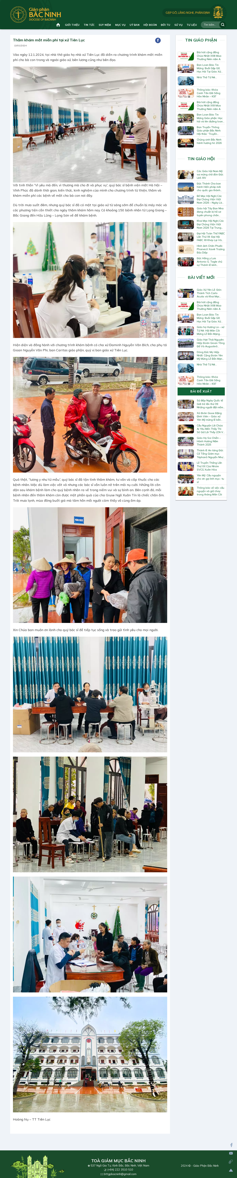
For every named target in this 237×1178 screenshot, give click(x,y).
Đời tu (165, 24)
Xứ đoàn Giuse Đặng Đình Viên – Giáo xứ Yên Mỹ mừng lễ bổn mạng (209, 416)
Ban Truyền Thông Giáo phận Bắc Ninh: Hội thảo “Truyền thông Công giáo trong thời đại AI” (209, 131)
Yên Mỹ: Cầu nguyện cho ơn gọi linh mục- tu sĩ (210, 479)
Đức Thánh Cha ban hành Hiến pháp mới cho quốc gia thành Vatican (209, 187)
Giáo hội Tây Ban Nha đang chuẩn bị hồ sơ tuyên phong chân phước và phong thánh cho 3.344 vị (210, 212)
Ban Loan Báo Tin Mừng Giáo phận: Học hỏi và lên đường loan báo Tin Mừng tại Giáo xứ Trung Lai (210, 118)
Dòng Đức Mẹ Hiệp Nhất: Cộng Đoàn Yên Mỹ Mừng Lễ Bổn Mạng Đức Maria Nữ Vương (210, 355)
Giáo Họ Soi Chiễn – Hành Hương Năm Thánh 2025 (209, 441)
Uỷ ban (134, 24)
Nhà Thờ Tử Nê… (207, 77)
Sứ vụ (178, 24)
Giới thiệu (72, 24)
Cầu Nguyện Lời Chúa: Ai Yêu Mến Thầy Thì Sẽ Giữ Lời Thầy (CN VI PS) (210, 429)
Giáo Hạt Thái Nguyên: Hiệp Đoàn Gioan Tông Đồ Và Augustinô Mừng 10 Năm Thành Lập (211, 343)
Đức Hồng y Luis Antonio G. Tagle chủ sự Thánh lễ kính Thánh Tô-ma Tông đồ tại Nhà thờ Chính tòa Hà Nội (210, 262)
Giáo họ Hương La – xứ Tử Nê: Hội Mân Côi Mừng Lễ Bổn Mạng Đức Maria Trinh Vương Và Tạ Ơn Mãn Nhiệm (210, 330)
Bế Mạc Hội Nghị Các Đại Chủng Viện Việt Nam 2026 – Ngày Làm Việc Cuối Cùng (210, 199)
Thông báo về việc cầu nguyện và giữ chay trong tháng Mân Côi (210, 491)
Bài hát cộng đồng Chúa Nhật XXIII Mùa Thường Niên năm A (209, 56)
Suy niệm (105, 24)
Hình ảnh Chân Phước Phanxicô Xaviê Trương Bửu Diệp (211, 249)
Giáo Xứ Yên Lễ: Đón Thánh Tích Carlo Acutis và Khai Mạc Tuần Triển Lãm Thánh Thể (210, 293)
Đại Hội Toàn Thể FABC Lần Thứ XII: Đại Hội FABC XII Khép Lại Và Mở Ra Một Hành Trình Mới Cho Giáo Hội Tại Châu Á (211, 237)
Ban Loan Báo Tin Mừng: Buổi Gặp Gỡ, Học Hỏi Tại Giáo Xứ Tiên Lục (209, 68)
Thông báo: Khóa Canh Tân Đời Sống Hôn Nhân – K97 (208, 93)
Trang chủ (58, 24)
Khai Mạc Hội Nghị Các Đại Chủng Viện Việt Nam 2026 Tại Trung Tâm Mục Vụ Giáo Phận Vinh (210, 224)
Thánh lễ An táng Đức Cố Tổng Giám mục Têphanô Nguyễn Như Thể (210, 454)
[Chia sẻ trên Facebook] (158, 40)
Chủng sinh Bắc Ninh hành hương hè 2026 (209, 141)
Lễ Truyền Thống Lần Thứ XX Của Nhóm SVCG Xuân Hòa (209, 466)
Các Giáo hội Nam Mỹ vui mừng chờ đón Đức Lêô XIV (210, 174)
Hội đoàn (150, 24)
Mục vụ (120, 24)
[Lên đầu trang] (231, 1170)
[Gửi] (222, 24)
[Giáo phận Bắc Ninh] (35, 14)
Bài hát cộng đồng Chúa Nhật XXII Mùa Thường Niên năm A (209, 105)
